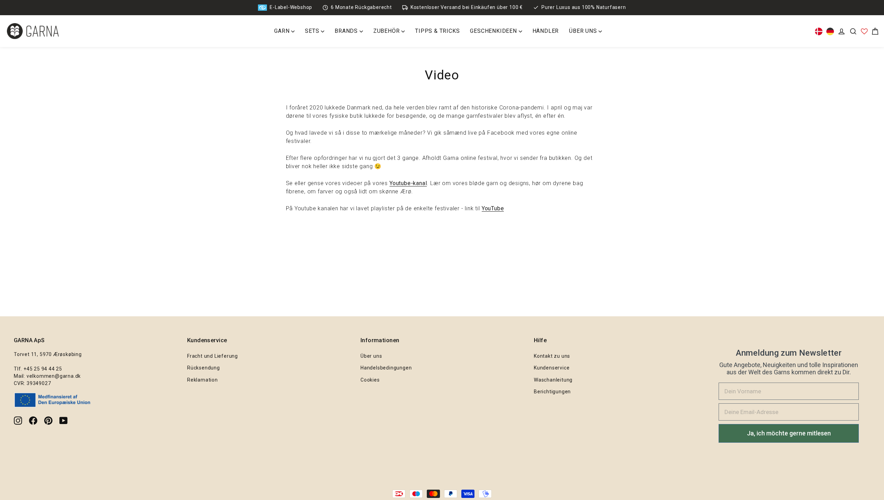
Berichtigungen (552, 391)
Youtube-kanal (408, 183)
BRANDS (347, 31)
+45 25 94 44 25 (42, 369)
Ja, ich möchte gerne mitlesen (789, 433)
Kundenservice (551, 368)
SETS (313, 31)
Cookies (370, 380)
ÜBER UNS (583, 31)
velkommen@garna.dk (54, 376)
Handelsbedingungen (386, 368)
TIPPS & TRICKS (437, 31)
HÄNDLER (545, 31)
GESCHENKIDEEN (494, 31)
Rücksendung (203, 368)
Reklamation (202, 380)
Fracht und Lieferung (212, 356)
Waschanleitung (553, 380)
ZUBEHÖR (387, 31)
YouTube (493, 208)
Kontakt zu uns (552, 356)
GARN (282, 31)
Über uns (371, 356)
